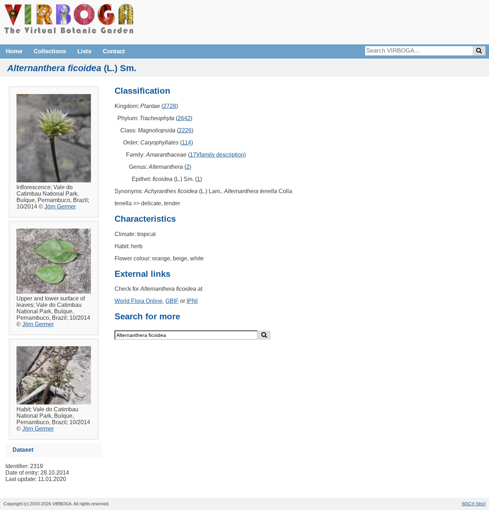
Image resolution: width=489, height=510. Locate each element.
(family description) (222, 155)
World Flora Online (139, 301)
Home (14, 51)
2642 (184, 118)
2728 (169, 106)
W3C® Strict (473, 503)
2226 (185, 130)
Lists (84, 51)
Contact (114, 51)
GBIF (172, 301)
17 (193, 155)
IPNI (192, 301)
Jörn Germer (60, 206)
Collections (50, 51)
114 (186, 142)
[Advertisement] (378, 21)
